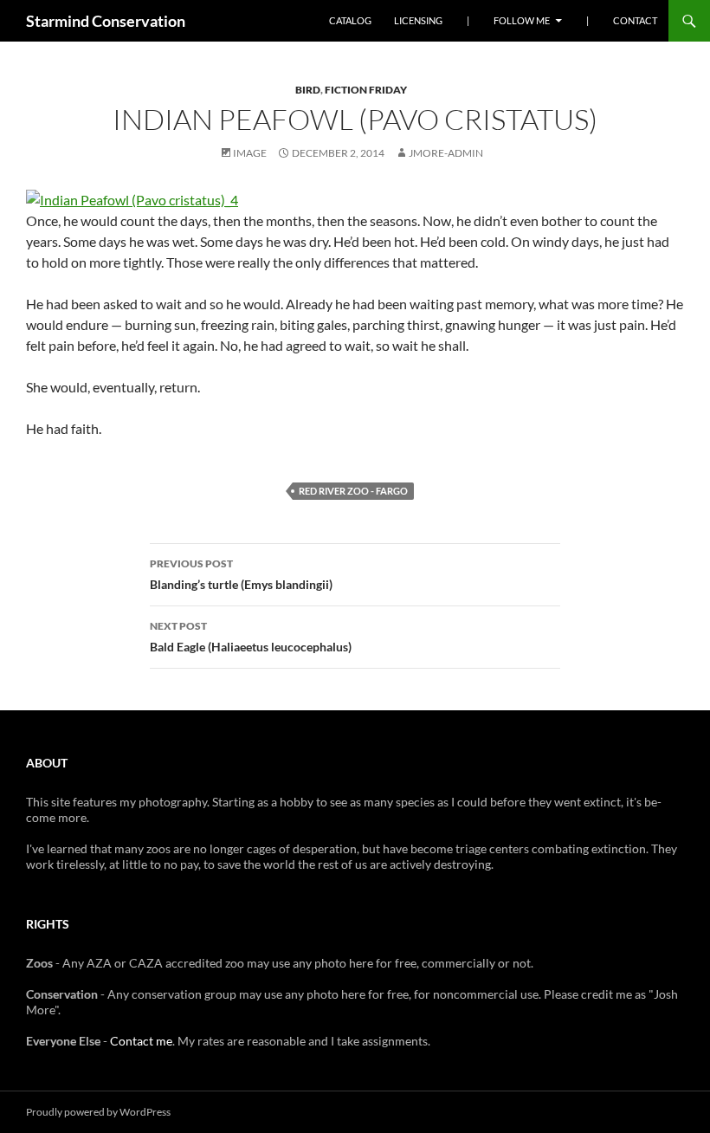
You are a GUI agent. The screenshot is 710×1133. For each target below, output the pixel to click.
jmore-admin (446, 152)
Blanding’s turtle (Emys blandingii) (241, 574)
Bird (307, 89)
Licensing (418, 20)
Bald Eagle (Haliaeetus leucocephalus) (251, 636)
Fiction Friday (366, 89)
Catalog (350, 20)
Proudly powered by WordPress (98, 1111)
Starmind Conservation (105, 20)
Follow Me (522, 20)
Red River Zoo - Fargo (353, 490)
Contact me (141, 1040)
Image (250, 152)
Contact (635, 20)
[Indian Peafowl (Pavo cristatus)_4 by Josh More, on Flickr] (132, 198)
